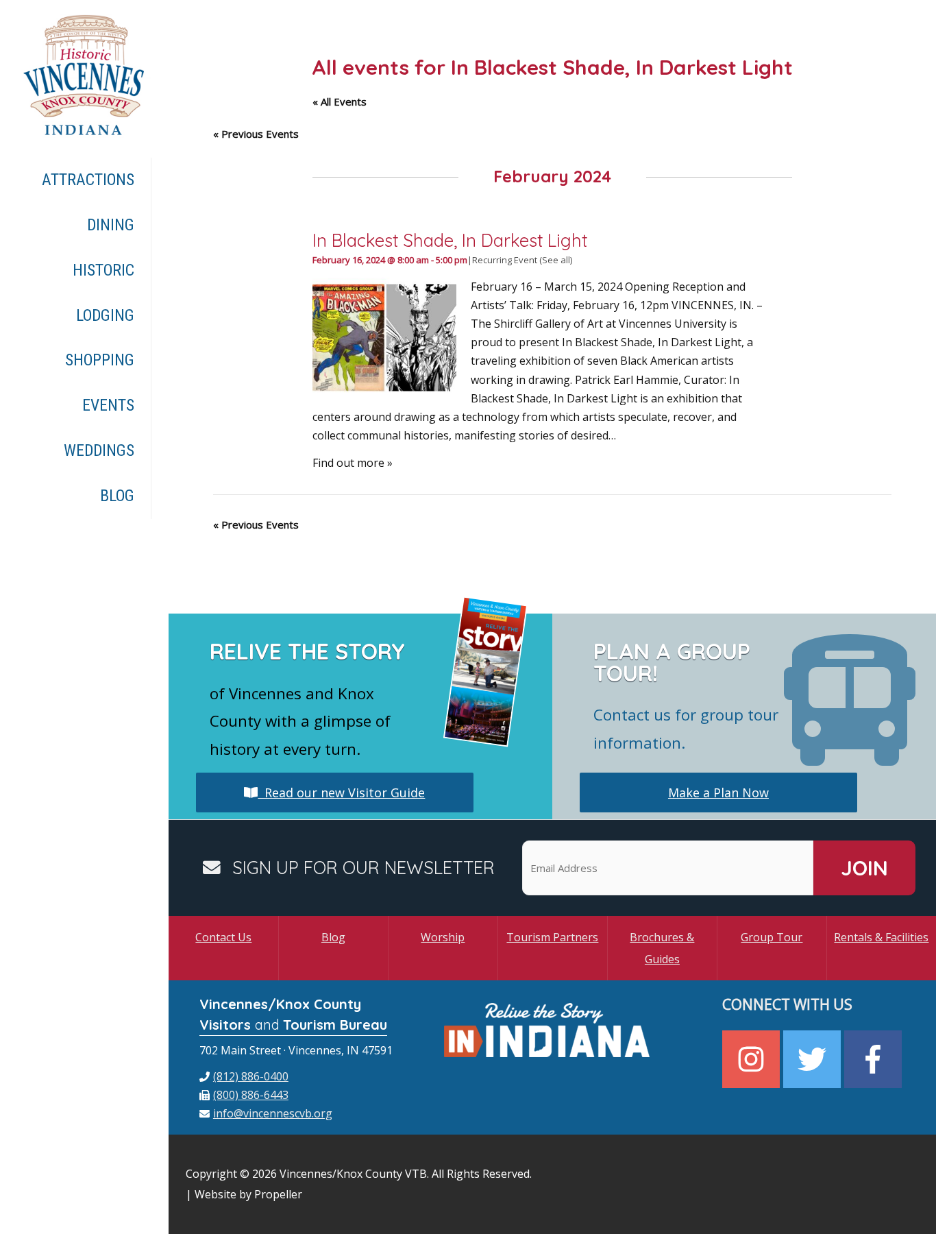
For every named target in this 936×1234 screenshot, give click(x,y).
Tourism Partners (552, 937)
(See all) (555, 260)
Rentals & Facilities (881, 937)
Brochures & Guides (662, 948)
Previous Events (256, 134)
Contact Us (223, 937)
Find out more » (352, 462)
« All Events (339, 101)
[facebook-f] (874, 1059)
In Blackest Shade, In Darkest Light (449, 240)
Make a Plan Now (718, 792)
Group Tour (771, 937)
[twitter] (813, 1059)
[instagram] (752, 1059)
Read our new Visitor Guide (341, 792)
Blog (333, 937)
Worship (443, 937)
